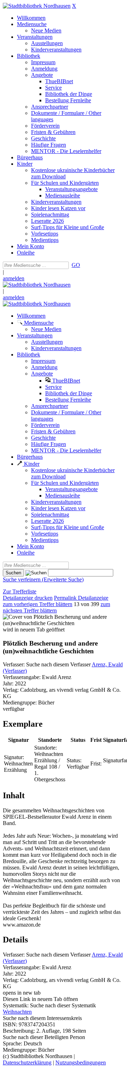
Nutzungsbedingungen (80, 1062)
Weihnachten (17, 1012)
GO (76, 265)
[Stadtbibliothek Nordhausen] (37, 6)
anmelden (13, 278)
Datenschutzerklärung (27, 1062)
